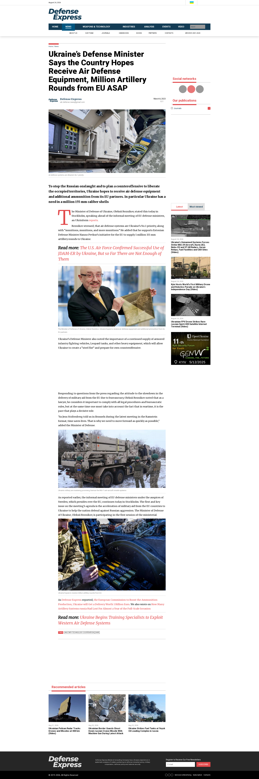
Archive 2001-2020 (192, 33)
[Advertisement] (156, 14)
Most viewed (196, 206)
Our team (89, 33)
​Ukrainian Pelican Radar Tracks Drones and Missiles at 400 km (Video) (64, 731)
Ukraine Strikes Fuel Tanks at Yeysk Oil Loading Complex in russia (146, 729)
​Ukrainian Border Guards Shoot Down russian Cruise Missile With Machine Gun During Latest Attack (105, 731)
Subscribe (203, 764)
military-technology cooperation (79, 632)
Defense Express (71, 99)
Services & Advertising (183, 775)
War (97, 632)
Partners (153, 33)
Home (51, 46)
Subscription (197, 775)
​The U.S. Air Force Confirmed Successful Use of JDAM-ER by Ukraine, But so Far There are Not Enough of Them (111, 253)
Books (139, 33)
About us (73, 33)
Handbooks (124, 33)
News (56, 46)
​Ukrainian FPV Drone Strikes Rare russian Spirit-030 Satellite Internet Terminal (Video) (189, 324)
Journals (106, 33)
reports (93, 220)
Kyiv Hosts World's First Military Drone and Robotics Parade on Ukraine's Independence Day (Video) (190, 287)
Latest (179, 206)
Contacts (169, 33)
